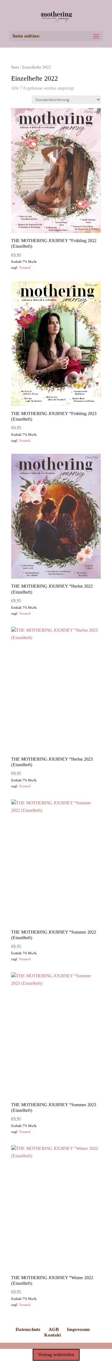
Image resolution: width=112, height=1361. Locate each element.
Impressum (78, 1329)
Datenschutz (28, 1329)
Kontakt (52, 1334)
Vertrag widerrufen (56, 1354)
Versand (24, 267)
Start (15, 67)
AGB (54, 1329)
